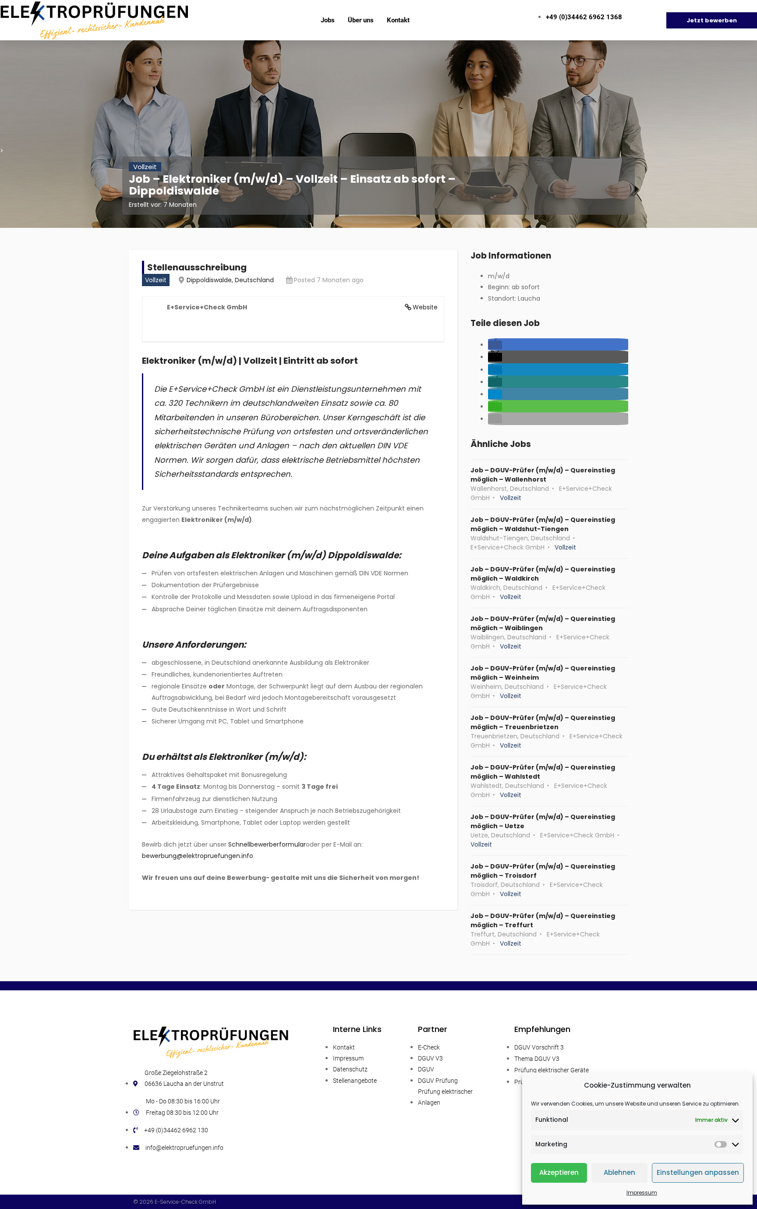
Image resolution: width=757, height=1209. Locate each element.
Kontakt (398, 20)
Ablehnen (619, 1172)
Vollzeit (145, 166)
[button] (495, 344)
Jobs (328, 20)
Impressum (641, 1192)
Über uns (361, 20)
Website (425, 307)
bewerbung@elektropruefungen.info (197, 855)
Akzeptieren (559, 1172)
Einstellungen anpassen (698, 1172)
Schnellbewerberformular (267, 844)
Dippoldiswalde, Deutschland (230, 280)
